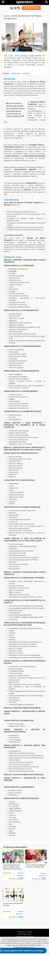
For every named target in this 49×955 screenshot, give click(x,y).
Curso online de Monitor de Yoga (13, 904)
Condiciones (16, 73)
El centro (26, 73)
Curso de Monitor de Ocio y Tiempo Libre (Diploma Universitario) (12, 867)
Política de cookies (24, 934)
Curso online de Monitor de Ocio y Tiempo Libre (36, 866)
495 (19, 917)
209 (19, 878)
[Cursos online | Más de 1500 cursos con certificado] (24, 2)
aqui (32, 943)
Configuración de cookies (24, 936)
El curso (6, 73)
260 (42, 878)
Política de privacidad (24, 932)
